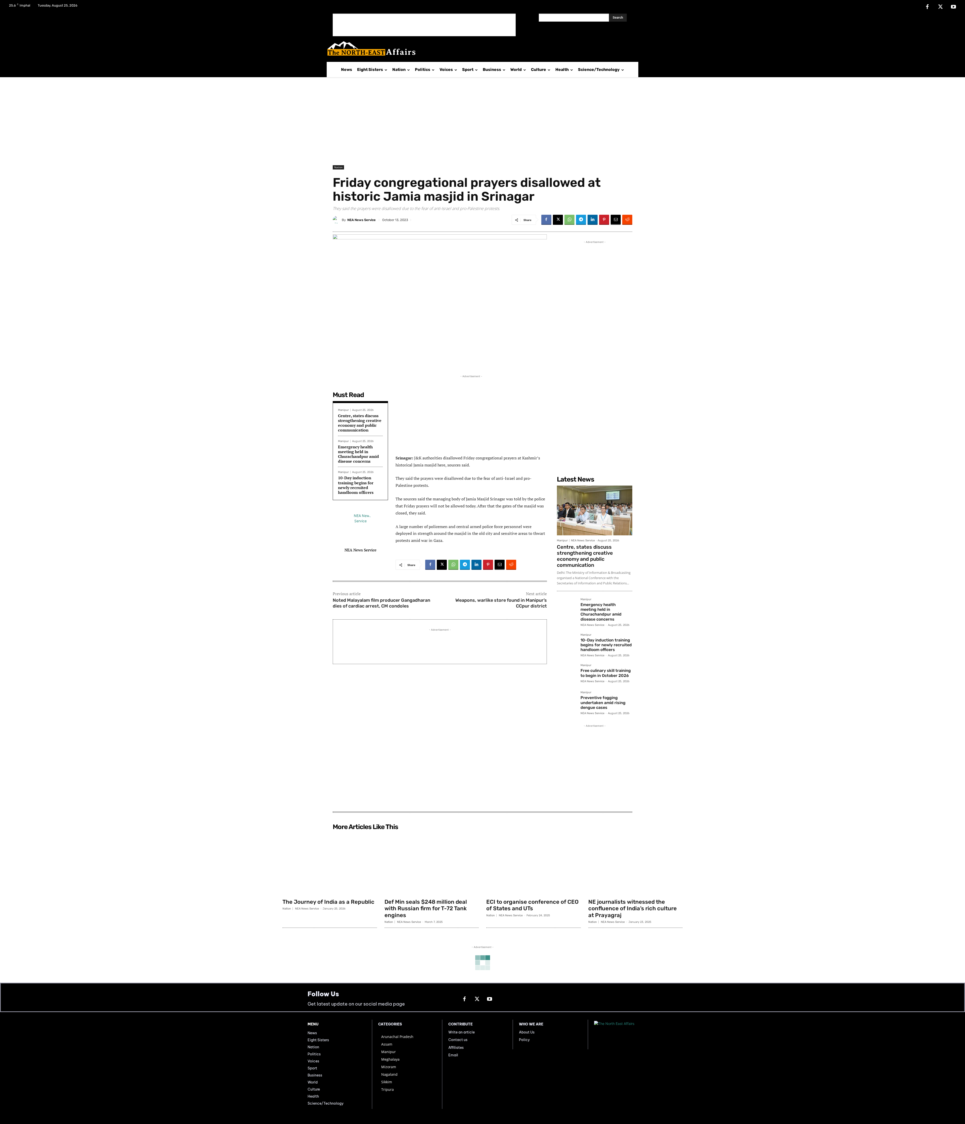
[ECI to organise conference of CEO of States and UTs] (533, 864)
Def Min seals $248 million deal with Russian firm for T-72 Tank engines (425, 908)
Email (453, 1055)
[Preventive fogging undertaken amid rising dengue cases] (566, 701)
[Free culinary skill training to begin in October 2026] (566, 673)
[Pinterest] (604, 220)
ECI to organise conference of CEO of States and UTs (532, 905)
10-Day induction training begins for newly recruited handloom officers (355, 485)
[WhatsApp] (569, 220)
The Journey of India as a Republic (328, 901)
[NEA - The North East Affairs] (625, 1034)
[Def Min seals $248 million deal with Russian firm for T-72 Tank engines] (431, 864)
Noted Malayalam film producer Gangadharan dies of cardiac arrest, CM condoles (381, 603)
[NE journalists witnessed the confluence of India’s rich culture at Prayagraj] (635, 864)
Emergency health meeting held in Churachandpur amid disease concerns (358, 454)
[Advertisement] (424, 25)
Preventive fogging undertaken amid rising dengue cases (603, 702)
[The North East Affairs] (479, 48)
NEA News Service (361, 220)
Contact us (457, 1039)
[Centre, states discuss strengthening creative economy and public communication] (594, 510)
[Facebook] (927, 7)
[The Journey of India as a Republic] (329, 864)
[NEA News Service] (337, 220)
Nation (338, 167)
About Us (527, 1032)
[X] (940, 7)
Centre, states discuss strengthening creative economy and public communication (359, 423)
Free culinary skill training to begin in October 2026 (606, 673)
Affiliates (456, 1047)
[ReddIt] (627, 220)
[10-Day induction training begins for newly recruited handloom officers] (566, 643)
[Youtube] (953, 7)
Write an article (461, 1032)
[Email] (616, 220)
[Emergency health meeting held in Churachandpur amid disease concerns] (566, 608)
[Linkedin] (593, 220)
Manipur (343, 410)
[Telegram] (581, 220)
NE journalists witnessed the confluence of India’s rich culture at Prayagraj (632, 908)
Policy (524, 1039)
